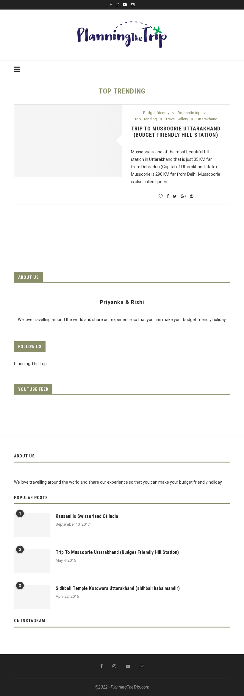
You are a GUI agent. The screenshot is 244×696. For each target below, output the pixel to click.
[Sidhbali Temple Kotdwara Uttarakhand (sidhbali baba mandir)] (32, 597)
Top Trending (145, 119)
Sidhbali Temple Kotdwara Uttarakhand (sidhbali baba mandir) (118, 588)
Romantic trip (189, 112)
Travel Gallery (176, 119)
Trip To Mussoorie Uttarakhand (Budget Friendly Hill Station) (175, 131)
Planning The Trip (30, 363)
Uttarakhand (207, 119)
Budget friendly (156, 112)
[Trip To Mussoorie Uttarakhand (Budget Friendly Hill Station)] (68, 140)
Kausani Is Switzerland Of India (87, 516)
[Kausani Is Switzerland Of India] (32, 525)
